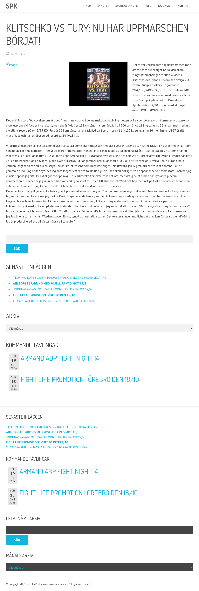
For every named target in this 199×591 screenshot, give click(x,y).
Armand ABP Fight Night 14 (60, 358)
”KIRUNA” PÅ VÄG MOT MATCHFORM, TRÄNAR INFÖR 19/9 (52, 289)
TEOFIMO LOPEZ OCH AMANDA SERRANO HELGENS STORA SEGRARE (60, 277)
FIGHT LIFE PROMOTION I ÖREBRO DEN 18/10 (80, 379)
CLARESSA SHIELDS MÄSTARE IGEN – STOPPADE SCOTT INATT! (56, 301)
